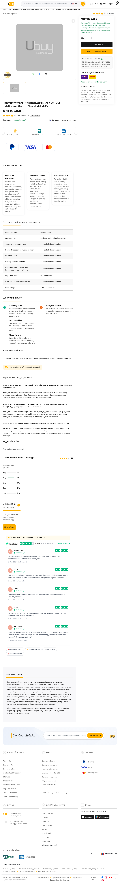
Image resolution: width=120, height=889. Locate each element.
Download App (48, 761)
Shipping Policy (9, 789)
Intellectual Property (12, 773)
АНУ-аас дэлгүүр (9, 869)
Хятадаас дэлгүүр (9, 871)
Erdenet (45, 817)
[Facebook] (102, 878)
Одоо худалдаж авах (96, 51)
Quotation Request (11, 769)
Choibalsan (47, 825)
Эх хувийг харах (9, 13)
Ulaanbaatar (47, 813)
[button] (93, 3)
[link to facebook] (39, 74)
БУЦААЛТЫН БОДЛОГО (51, 773)
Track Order (8, 781)
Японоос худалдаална (50, 869)
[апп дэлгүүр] (88, 818)
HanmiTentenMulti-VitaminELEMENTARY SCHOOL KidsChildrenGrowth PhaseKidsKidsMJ (46, 9)
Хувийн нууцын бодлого (60, 877)
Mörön (44, 829)
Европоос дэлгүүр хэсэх (47, 871)
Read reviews (63, 543)
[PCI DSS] (8, 857)
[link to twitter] (46, 74)
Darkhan (45, 821)
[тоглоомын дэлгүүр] (102, 818)
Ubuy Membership (10, 797)
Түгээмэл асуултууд (49, 777)
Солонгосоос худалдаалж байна (92, 869)
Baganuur (46, 841)
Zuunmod (46, 837)
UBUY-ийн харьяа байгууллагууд (54, 793)
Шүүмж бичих (9, 527)
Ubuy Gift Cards (49, 785)
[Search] (83, 4)
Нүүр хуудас (7, 9)
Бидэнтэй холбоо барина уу (60, 880)
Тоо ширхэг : (7, 120)
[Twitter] (115, 878)
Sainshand (46, 833)
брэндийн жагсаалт (49, 765)
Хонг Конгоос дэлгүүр (69, 869)
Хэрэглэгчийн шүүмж (50, 769)
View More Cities (49, 845)
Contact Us (8, 765)
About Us (7, 761)
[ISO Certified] (26, 857)
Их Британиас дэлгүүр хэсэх (29, 869)
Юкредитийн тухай (49, 781)
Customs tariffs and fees (13, 785)
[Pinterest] (103, 880)
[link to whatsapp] (33, 74)
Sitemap (6, 777)
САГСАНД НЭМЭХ (97, 44)
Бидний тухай (77, 877)
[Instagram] (106, 878)
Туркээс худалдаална (27, 871)
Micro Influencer (10, 793)
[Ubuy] (10, 3)
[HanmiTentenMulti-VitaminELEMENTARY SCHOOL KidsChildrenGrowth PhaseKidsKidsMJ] (39, 47)
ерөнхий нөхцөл (43, 877)
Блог (43, 789)
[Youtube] (110, 878)
